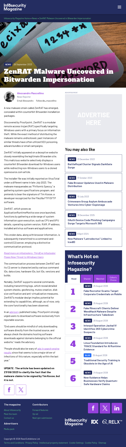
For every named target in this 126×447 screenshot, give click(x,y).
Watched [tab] (100, 278)
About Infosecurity (12, 410)
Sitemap (102, 442)
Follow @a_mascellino (46, 100)
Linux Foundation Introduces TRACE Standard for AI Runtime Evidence (102, 346)
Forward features (40, 410)
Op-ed (35, 414)
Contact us (9, 418)
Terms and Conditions (14, 442)
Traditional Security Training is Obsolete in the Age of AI (102, 362)
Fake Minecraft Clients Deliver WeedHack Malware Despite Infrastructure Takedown (101, 311)
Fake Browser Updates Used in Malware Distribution (91, 184)
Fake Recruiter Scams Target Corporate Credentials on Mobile (103, 292)
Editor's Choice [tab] (113, 278)
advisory (14, 311)
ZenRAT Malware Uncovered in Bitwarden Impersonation (65, 18)
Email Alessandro (25, 100)
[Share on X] (21, 390)
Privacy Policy (31, 442)
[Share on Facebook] (9, 390)
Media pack (9, 429)
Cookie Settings (76, 442)
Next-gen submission (42, 418)
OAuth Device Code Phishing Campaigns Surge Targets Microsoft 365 (91, 221)
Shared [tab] (87, 278)
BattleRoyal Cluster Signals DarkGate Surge (90, 166)
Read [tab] (73, 278)
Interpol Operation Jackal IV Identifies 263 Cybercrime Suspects (100, 329)
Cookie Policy (91, 442)
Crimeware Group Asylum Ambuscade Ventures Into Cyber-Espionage (90, 203)
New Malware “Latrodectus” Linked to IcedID (90, 240)
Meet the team (10, 414)
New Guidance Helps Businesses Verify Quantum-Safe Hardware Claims (101, 381)
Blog (87, 355)
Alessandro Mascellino (30, 93)
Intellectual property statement (53, 442)
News (34, 18)
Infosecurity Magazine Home (17, 18)
